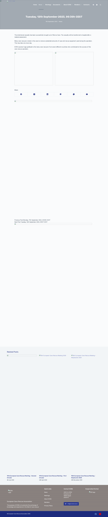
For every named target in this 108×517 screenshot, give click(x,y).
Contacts (86, 4)
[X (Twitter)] (34, 94)
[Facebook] (93, 4)
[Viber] (60, 94)
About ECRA (67, 4)
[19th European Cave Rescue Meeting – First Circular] (54, 414)
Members (77, 4)
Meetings (48, 4)
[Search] (100, 4)
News (40, 4)
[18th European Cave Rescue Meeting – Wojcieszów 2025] (86, 414)
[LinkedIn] (47, 94)
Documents (56, 4)
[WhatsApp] (73, 94)
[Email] (87, 94)
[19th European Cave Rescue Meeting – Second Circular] (22, 414)
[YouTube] (96, 4)
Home (35, 4)
